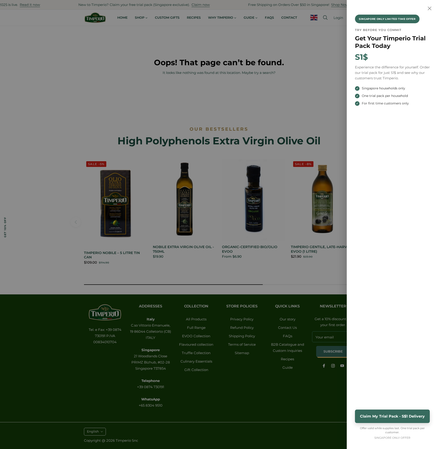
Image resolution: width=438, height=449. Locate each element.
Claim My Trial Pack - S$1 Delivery (392, 416)
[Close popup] (429, 8)
